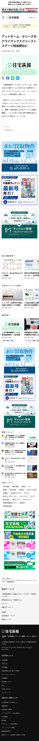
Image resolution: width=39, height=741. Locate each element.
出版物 (4, 612)
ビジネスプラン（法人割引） (11, 713)
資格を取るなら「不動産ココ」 (12, 600)
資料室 (4, 720)
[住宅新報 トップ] (12, 17)
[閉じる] (35, 26)
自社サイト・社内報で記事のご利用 (13, 735)
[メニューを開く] (3, 17)
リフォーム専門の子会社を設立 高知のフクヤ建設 (12, 303)
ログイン (32, 17)
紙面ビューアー (7, 619)
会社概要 (4, 660)
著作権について (7, 682)
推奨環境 (4, 706)
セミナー (4, 603)
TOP (3, 578)
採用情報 (4, 667)
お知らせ (4, 664)
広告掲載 (4, 717)
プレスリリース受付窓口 (10, 724)
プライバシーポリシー (9, 674)
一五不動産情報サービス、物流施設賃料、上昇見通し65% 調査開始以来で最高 (12, 334)
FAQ (3, 685)
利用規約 (4, 678)
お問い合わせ (6, 689)
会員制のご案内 (7, 709)
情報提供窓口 (6, 731)
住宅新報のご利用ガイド (10, 702)
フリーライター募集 (8, 727)
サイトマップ (6, 692)
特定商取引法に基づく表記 (10, 671)
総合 (8, 578)
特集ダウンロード (7, 607)
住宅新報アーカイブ (8, 616)
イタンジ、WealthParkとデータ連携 (12, 274)
